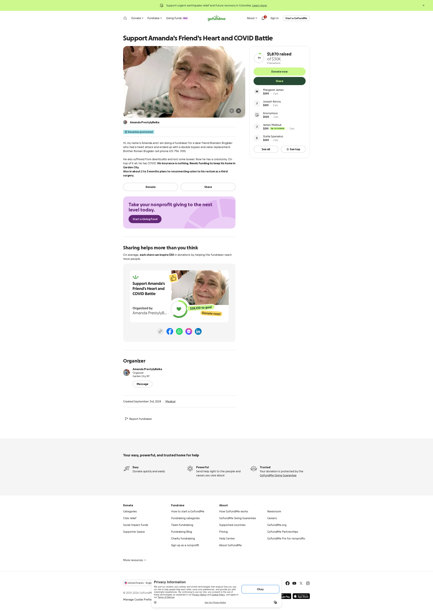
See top (295, 149)
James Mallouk (272, 124)
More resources (133, 560)
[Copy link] (160, 331)
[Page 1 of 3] (129, 112)
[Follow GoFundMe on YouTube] (294, 583)
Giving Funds (176, 18)
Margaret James (273, 89)
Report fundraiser (140, 418)
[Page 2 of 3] (132, 112)
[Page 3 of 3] (134, 112)
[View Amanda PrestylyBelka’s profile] (126, 372)
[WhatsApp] (179, 331)
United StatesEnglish (140, 583)
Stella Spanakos (273, 136)
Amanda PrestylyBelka (147, 369)
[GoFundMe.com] (216, 18)
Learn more (259, 5)
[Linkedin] (198, 331)
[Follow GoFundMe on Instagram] (307, 583)
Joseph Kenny (272, 101)
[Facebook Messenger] (188, 331)
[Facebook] (169, 331)
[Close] (423, 5)
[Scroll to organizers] (125, 122)
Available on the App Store (301, 596)
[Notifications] (263, 18)
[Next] (238, 111)
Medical (170, 401)
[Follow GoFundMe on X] (301, 583)
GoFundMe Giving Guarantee (278, 475)
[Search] (125, 18)
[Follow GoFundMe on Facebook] (287, 583)
